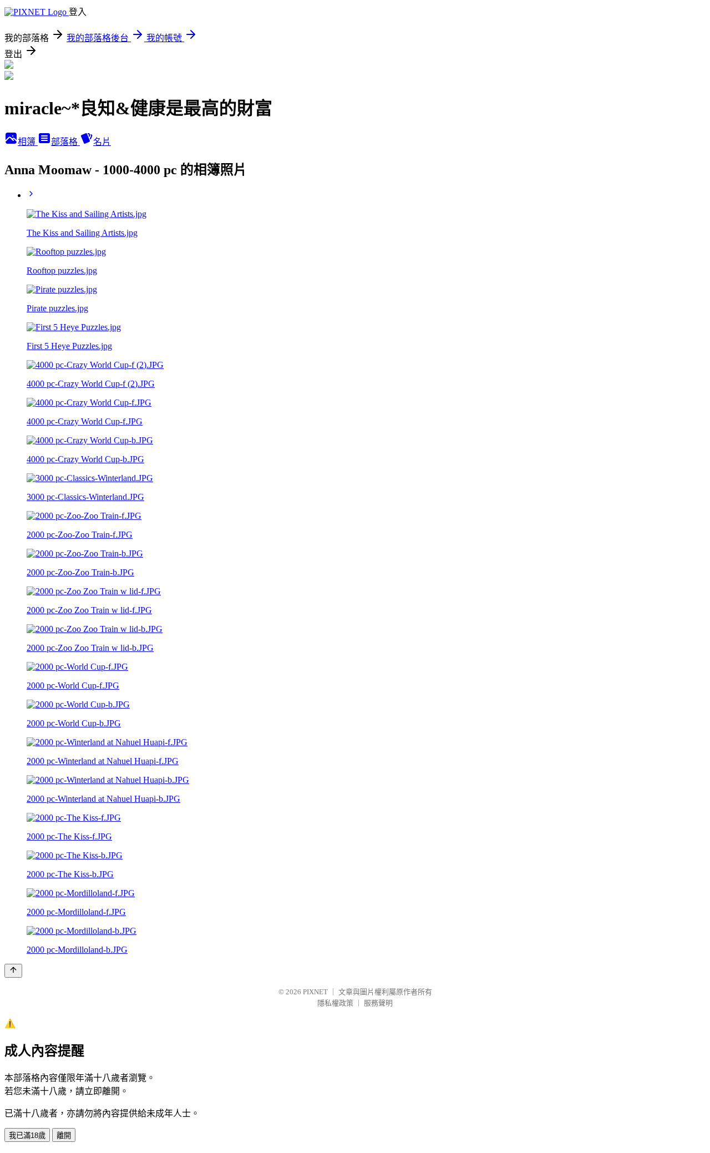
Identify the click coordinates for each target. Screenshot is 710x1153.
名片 (102, 141)
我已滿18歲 (27, 1135)
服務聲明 (378, 1003)
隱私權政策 (335, 1003)
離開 (64, 1135)
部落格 (65, 141)
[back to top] (13, 971)
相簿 (28, 141)
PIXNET (315, 992)
